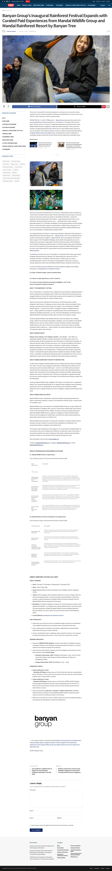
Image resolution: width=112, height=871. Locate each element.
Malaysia (14, 172)
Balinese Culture (16, 161)
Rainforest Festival (41, 122)
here (59, 272)
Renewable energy (8, 181)
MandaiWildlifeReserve (42, 443)
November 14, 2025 (23, 31)
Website (59, 818)
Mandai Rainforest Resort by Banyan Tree (43, 133)
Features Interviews (8, 127)
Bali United (6, 164)
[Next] (57, 155)
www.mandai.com (54, 439)
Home (18, 5)
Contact (108, 1)
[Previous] (54, 155)
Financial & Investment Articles (75, 5)
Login (103, 5)
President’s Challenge (48, 240)
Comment (33, 790)
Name (32, 810)
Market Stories (6, 175)
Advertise (98, 1)
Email (32, 818)
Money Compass (11, 31)
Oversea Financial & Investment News (14, 146)
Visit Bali (17, 181)
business (22, 164)
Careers (103, 1)
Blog (3, 118)
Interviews (59, 5)
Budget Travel (14, 164)
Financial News (26, 5)
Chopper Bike (18, 167)
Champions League (8, 167)
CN (28, 1)
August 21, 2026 (43, 147)
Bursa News (6, 121)
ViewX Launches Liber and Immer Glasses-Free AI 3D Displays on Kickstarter (45, 144)
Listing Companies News (9, 143)
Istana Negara (6, 172)
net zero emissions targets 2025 (11, 178)
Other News (49, 5)
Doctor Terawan (7, 169)
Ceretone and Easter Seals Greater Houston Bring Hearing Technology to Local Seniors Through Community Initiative (74, 145)
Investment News (38, 5)
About (94, 1)
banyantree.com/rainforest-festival (50, 269)
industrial (15, 169)
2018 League (6, 161)
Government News (8, 136)
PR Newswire (91, 5)
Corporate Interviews (9, 124)
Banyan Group (60, 120)
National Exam (16, 175)
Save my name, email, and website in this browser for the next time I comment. (52, 825)
